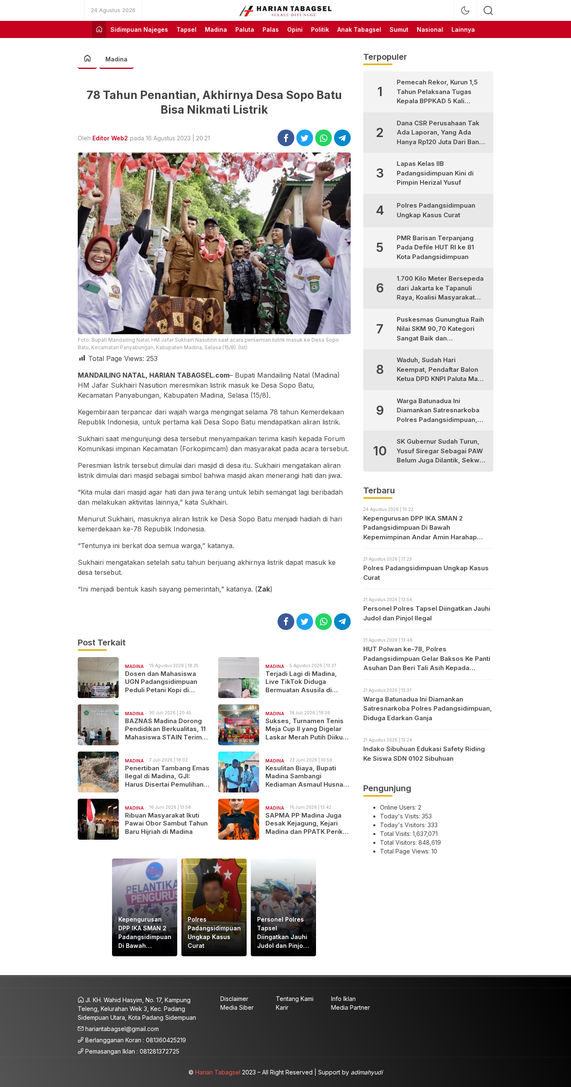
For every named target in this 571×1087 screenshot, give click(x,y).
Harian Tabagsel (217, 1072)
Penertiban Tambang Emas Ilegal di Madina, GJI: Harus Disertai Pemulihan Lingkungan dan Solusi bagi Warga (167, 776)
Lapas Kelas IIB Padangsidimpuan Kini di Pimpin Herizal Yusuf (435, 173)
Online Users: (399, 807)
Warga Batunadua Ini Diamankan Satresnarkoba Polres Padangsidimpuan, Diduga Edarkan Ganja (438, 411)
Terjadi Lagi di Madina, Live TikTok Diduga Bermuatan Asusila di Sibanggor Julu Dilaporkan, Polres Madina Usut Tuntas (307, 682)
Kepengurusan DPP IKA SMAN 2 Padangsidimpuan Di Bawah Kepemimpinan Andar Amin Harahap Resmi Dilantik (144, 933)
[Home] (99, 29)
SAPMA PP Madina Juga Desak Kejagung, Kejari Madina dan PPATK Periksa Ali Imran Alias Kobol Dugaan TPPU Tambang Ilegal (307, 823)
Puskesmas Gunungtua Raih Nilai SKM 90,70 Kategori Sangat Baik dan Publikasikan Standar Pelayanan (440, 329)
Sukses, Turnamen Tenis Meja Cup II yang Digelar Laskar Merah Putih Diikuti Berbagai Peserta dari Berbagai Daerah (306, 729)
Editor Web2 (110, 138)
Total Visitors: (399, 842)
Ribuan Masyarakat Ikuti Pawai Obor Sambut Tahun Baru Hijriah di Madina (166, 823)
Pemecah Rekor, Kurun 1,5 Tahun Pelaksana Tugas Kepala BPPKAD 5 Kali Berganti (437, 92)
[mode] (465, 10)
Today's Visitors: (404, 824)
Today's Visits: (401, 816)
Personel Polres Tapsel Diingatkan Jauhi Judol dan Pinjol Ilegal (282, 933)
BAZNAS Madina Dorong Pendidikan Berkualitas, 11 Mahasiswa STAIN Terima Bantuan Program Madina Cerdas (165, 729)
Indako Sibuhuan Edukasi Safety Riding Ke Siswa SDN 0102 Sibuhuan (424, 753)
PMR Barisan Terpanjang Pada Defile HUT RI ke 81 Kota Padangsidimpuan (435, 247)
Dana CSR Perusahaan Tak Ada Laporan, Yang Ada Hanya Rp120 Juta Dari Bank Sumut (440, 133)
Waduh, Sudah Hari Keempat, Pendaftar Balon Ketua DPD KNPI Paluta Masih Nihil (442, 370)
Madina (116, 59)
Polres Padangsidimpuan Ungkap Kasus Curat (214, 932)
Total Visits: (396, 833)
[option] (144, 907)
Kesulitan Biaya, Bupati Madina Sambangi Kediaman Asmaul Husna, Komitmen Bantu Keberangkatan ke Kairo (305, 776)
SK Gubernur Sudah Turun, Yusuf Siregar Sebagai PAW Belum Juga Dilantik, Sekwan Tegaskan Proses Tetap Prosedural (442, 451)
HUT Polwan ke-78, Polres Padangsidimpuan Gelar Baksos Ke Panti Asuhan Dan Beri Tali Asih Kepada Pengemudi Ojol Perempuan (426, 659)
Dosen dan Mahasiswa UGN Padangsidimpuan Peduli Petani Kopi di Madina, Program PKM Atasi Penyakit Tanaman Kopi (163, 682)
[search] (488, 10)
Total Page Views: (405, 851)
